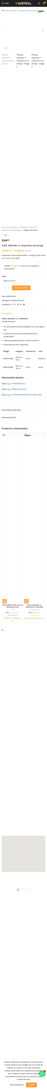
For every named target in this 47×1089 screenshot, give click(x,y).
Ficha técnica (18, 383)
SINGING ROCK (34, 610)
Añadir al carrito (21, 288)
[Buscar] (39, 3)
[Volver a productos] (5, 235)
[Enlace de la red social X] (15, 304)
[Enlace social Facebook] (12, 304)
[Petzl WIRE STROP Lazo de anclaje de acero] (12, 518)
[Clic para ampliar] (6, 48)
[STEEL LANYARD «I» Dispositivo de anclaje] (34, 518)
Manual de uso (19, 389)
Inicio (4, 227)
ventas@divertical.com (13, 828)
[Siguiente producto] (8, 235)
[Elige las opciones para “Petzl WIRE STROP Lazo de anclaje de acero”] (4, 601)
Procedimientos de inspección (27, 394)
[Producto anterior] (3, 235)
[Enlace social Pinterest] (18, 304)
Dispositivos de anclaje (11, 230)
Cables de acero (31, 230)
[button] (4, 30)
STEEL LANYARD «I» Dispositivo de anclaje (34, 606)
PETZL (13, 610)
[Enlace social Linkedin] (21, 304)
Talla (4, 276)
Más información (17, 1085)
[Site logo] (23, 3)
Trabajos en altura (27, 227)
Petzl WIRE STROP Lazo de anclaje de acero (13, 606)
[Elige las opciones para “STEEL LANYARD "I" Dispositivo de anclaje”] (26, 601)
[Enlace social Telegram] (23, 304)
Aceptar (31, 1085)
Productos (13, 227)
